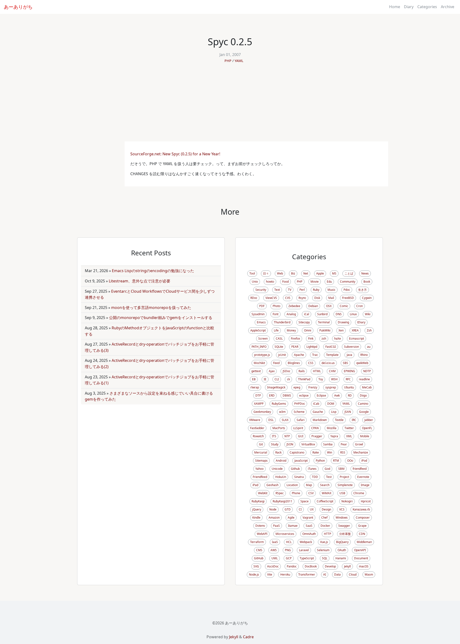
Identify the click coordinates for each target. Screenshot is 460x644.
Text (277, 290)
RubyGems (279, 404)
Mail (331, 298)
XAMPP (259, 404)
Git (261, 444)
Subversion (351, 347)
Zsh (369, 330)
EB (254, 379)
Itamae (293, 526)
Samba (328, 444)
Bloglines (294, 363)
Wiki (367, 314)
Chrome (358, 493)
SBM (341, 469)
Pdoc (347, 290)
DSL (271, 420)
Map (309, 485)
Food (285, 282)
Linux (353, 314)
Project (344, 477)
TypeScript (307, 558)
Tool (252, 273)
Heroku (285, 574)
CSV (311, 493)
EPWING (349, 371)
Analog (291, 314)
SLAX (285, 420)
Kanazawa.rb (361, 509)
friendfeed (360, 469)
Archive (447, 6)
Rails (302, 371)
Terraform (257, 542)
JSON (290, 444)
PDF (261, 306)
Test (329, 477)
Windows (342, 517)
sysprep (330, 387)
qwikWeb (362, 363)
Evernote (363, 477)
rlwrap (254, 387)
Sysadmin (258, 314)
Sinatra (299, 477)
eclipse (304, 395)
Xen (341, 330)
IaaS (275, 542)
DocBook (311, 566)
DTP (258, 395)
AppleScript (258, 330)
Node (272, 509)
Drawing (343, 322)
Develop (330, 566)
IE (265, 379)
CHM (332, 371)
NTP (287, 436)
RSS (342, 452)
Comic (344, 306)
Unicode (277, 469)
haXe (337, 338)
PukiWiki (324, 330)
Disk (317, 298)
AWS (273, 550)
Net (305, 273)
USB (342, 493)
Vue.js (324, 542)
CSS (310, 363)
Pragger (316, 436)
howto (270, 282)
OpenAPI (360, 550)
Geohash (272, 485)
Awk (337, 395)
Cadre (248, 636)
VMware (254, 420)
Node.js (254, 574)
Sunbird (322, 314)
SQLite (279, 347)
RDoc (253, 298)
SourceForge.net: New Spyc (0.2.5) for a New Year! (175, 154)
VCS (342, 509)
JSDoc (286, 371)
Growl (359, 444)
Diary (409, 6)
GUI (300, 436)
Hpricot (366, 501)
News (365, 273)
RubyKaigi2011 (282, 501)
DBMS (287, 395)
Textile (339, 420)
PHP (227, 60)
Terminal (324, 322)
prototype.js (262, 355)
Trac (315, 355)
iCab (316, 404)
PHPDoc (299, 404)
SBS (345, 363)
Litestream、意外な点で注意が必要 (139, 281)
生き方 (362, 290)
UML (274, 558)
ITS (274, 436)
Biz (293, 273)
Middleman (364, 542)
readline (364, 379)
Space (304, 501)
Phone (296, 493)
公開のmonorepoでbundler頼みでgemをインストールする (160, 317)
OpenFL (367, 428)
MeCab (367, 387)
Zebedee (294, 306)
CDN (362, 534)
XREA (355, 330)
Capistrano (297, 452)
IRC (354, 420)
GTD (288, 509)
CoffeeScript (325, 501)
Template (332, 355)
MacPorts (278, 428)
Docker (325, 526)
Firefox (295, 338)
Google (364, 412)
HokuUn (280, 477)
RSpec (280, 493)
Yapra (334, 436)
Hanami (340, 558)
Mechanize (360, 452)
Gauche (318, 412)
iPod (364, 461)
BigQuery (342, 542)
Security (260, 290)
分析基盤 (345, 534)
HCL (289, 542)
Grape (362, 526)
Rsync (302, 298)
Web (280, 273)
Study (274, 444)
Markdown (320, 420)
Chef (324, 517)
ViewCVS (271, 298)
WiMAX (326, 493)
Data (337, 574)
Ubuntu (349, 387)
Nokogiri (347, 501)
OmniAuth (309, 534)
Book (366, 282)
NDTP (367, 371)
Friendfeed (260, 477)
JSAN (348, 412)
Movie (314, 282)
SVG (256, 566)
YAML (239, 60)
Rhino (364, 355)
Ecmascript (356, 338)
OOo (350, 461)
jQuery (256, 509)
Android (281, 461)
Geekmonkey (262, 412)
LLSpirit (298, 428)
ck (288, 379)
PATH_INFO (259, 347)
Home (394, 6)
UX (312, 509)
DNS (339, 314)
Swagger (344, 526)
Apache (299, 355)
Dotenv (260, 526)
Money (291, 330)
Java (349, 355)
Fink (310, 338)
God (327, 469)
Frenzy (312, 387)
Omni (307, 330)
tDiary (361, 322)
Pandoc (292, 566)
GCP (289, 558)
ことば (349, 273)
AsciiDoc (273, 566)
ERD (272, 395)
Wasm (369, 574)
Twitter (349, 428)
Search (324, 485)
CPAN (315, 428)
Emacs (261, 322)
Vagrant (308, 517)
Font (275, 314)
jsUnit (282, 355)
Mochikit (259, 363)
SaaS (309, 526)
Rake (315, 452)
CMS (259, 550)
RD (350, 395)
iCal (306, 314)
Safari (301, 420)
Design (326, 509)
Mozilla (331, 428)
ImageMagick (276, 387)
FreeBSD (348, 298)
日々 (266, 273)
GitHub (258, 558)
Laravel (304, 550)
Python (320, 461)
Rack (278, 452)
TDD (315, 477)
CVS (287, 298)
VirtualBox (308, 444)
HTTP (327, 534)
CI (300, 509)
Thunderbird (282, 322)
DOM (330, 404)
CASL (279, 338)
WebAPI (262, 534)
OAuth (342, 550)
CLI (277, 379)
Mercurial (260, 452)
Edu (329, 282)
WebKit (262, 493)
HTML (317, 371)
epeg (296, 387)
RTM (336, 461)
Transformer (306, 574)
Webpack (306, 542)
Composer (363, 517)
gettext (256, 371)
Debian (313, 306)
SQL (324, 558)
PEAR (294, 347)
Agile (291, 517)
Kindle (256, 517)
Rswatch (258, 436)
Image (365, 485)
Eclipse (321, 395)
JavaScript (301, 461)
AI (324, 574)
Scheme (299, 412)
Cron (359, 306)
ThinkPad (304, 379)
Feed (276, 363)
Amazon (274, 517)
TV (289, 290)
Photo (276, 306)
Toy (320, 379)
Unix (255, 282)
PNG (288, 550)
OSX (329, 306)
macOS (363, 566)
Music (331, 290)
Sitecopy (304, 322)
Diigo (363, 395)
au (368, 347)
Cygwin (367, 298)
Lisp (333, 412)
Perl (302, 290)
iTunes (312, 469)
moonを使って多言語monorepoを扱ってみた (151, 307)
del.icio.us (328, 363)
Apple (320, 273)
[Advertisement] (230, 105)
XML (349, 436)
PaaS (276, 526)
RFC (348, 379)
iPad (255, 485)
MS (334, 273)
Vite (269, 574)
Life (276, 330)
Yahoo (259, 469)
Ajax (272, 371)
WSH (334, 379)
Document (361, 558)
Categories (427, 6)
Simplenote (345, 485)
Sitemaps (261, 461)
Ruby (316, 290)
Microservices (285, 534)
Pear (344, 444)
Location (292, 485)
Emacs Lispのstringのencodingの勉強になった (153, 270)
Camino (363, 404)
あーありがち (18, 7)
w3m (282, 412)
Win (329, 452)
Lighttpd (311, 347)
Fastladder (257, 428)
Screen (263, 338)
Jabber (368, 420)
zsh (324, 338)
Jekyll (347, 566)
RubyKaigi (258, 501)
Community (347, 282)
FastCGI (330, 347)
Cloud (352, 574)
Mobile (364, 436)
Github (295, 469)
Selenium (323, 550)
